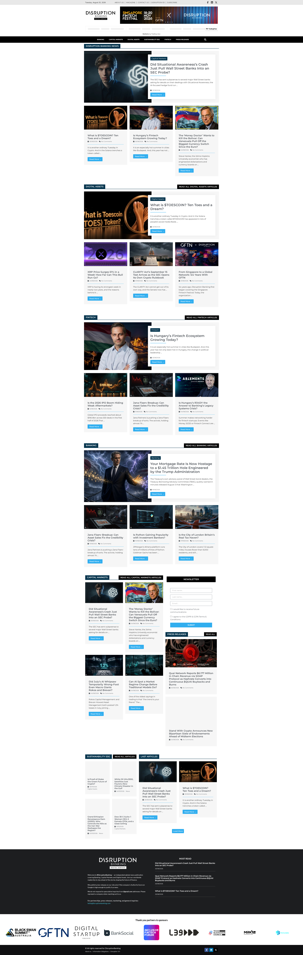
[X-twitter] (216, 2)
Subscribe (172, 2)
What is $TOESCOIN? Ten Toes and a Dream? (103, 137)
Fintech (168, 39)
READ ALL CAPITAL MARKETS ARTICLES (140, 577)
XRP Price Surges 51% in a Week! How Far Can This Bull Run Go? (105, 275)
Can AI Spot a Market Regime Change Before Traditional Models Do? (143, 684)
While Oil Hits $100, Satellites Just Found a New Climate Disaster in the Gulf (123, 783)
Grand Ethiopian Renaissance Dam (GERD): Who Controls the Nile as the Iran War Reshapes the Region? (97, 824)
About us (119, 2)
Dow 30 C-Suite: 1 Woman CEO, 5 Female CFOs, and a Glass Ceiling (124, 820)
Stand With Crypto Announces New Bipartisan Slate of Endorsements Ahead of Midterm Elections (191, 733)
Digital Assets (134, 39)
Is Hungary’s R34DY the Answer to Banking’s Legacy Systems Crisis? (196, 405)
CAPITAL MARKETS (97, 577)
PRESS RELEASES (176, 634)
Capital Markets (116, 39)
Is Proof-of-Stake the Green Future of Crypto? (97, 781)
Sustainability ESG (152, 39)
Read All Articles (125, 756)
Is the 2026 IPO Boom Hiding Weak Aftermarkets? (105, 404)
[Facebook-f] (208, 2)
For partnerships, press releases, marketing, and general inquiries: (113, 901)
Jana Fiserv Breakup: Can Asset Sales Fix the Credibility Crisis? (151, 405)
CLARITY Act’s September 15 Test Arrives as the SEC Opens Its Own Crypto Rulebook (151, 275)
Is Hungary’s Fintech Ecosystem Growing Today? (150, 137)
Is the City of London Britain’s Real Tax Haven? (197, 536)
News (128, 791)
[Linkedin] (212, 2)
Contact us (143, 2)
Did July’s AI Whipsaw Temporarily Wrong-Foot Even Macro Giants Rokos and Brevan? (104, 686)
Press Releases (182, 39)
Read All (210, 634)
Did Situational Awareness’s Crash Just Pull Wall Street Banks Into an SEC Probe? (179, 68)
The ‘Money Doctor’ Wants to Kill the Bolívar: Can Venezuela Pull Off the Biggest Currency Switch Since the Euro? (196, 141)
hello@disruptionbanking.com (99, 903)
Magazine (130, 2)
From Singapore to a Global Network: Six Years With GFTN (195, 275)
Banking (100, 39)
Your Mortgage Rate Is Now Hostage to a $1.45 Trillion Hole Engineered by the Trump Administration (181, 468)
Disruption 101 (158, 2)
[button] (205, 40)
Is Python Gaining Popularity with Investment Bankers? (150, 536)
